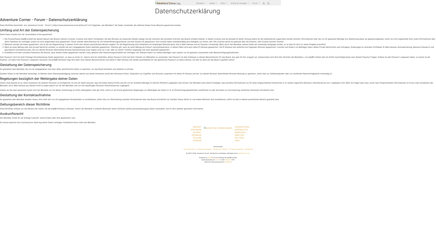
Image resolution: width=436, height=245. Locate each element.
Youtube (197, 138)
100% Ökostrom (243, 153)
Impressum (240, 132)
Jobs (237, 140)
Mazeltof (228, 160)
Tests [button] (222, 3)
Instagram (196, 130)
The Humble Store (189, 149)
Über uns (239, 135)
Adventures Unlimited (220, 149)
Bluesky (197, 132)
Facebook (196, 135)
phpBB (210, 157)
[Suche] (268, 3)
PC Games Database (236, 149)
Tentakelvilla (248, 149)
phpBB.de (228, 162)
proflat (217, 160)
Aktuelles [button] (200, 3)
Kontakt (197, 127)
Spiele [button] (212, 3)
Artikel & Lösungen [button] (239, 3)
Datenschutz (241, 130)
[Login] (263, 3)
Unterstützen (242, 127)
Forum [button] (255, 3)
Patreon (197, 140)
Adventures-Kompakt (204, 149)
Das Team (239, 138)
